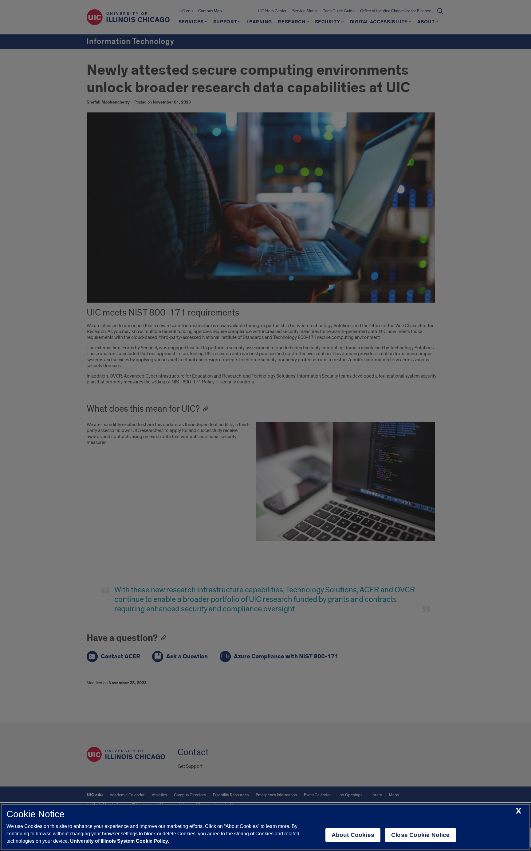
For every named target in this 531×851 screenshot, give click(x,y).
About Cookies (353, 835)
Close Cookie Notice (420, 835)
